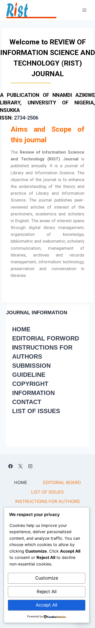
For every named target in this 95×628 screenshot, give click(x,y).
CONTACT (26, 401)
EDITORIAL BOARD (62, 482)
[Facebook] (10, 466)
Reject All (46, 591)
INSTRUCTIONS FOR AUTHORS (47, 501)
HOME (21, 329)
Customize (46, 578)
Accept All (46, 605)
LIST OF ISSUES (36, 411)
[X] (20, 466)
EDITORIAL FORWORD (45, 338)
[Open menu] (84, 10)
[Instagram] (30, 466)
